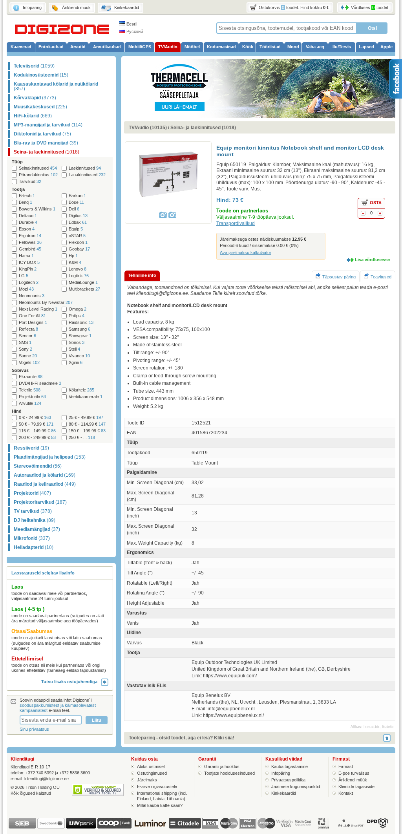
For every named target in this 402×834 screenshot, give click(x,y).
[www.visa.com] (210, 823)
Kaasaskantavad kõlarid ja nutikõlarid (56, 86)
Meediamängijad (37, 529)
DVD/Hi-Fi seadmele (40, 383)
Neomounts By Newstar (46, 302)
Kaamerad (21, 46)
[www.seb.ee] (22, 827)
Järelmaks (147, 779)
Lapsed (366, 46)
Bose (76, 202)
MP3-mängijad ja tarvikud (48, 125)
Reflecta (28, 329)
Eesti (131, 24)
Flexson (78, 242)
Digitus (78, 216)
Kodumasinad (221, 46)
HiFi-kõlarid (33, 115)
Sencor (27, 336)
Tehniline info (142, 275)
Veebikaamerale (85, 397)
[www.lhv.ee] (81, 827)
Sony (25, 349)
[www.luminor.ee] (150, 827)
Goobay (79, 249)
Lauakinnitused (87, 175)
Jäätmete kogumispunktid (295, 786)
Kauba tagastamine (289, 766)
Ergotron (30, 236)
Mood (293, 46)
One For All (32, 316)
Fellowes (30, 242)
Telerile (29, 390)
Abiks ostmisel (150, 766)
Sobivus (20, 370)
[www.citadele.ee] (185, 827)
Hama (26, 256)
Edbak (78, 222)
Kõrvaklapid (35, 97)
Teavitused (381, 276)
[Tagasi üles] (389, 738)
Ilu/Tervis (342, 46)
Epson (27, 229)
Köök (247, 46)
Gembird (30, 249)
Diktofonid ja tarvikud (42, 134)
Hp (73, 256)
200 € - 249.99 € (37, 437)
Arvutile (30, 403)
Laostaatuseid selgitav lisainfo (43, 573)
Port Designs (33, 322)
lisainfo (387, 727)
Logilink (79, 276)
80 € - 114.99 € (87, 424)
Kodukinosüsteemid (41, 75)
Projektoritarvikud (40, 502)
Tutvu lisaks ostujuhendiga (71, 681)
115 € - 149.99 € (37, 431)
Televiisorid (34, 66)
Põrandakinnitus (38, 175)
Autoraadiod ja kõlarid (44, 475)
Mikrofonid (32, 538)
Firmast (345, 766)
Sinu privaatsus (34, 729)
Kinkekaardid (283, 793)
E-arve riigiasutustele (157, 786)
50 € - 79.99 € (36, 424)
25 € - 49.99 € (86, 417)
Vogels (29, 362)
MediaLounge (83, 282)
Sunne (28, 356)
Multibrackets (84, 289)
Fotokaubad (51, 46)
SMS (25, 342)
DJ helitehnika (34, 520)
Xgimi (75, 362)
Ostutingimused (152, 773)
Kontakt (345, 793)
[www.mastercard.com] (229, 823)
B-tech (27, 196)
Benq (25, 202)
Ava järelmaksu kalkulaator (245, 252)
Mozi (26, 289)
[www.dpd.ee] (377, 827)
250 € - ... (82, 437)
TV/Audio (167, 46)
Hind (17, 411)
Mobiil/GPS (139, 46)
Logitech (28, 282)
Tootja (18, 189)
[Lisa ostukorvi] (380, 214)
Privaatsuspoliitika (288, 779)
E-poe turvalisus (353, 773)
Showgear (80, 336)
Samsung (79, 329)
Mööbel (192, 46)
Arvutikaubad (107, 46)
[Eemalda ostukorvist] (363, 214)
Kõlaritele (81, 390)
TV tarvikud (33, 511)
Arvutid (78, 46)
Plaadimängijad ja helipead (50, 457)
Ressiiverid (31, 448)
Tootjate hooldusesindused (229, 773)
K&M (75, 262)
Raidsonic (81, 322)
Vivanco (79, 356)
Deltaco (28, 216)
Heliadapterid (33, 547)
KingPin (28, 269)
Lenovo (77, 269)
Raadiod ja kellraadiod (45, 484)
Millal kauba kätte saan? (160, 805)
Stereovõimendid (38, 466)
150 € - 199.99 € (87, 431)
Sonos (76, 342)
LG (23, 276)
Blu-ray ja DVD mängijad (46, 143)
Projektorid (32, 493)
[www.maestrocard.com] (266, 823)
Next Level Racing (38, 309)
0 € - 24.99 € (35, 417)
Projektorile (32, 397)
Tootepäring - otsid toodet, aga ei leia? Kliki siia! (181, 738)
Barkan (77, 196)
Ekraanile (30, 377)
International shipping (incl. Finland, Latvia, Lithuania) (162, 796)
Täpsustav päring (339, 276)
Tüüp (17, 161)
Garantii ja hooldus (221, 766)
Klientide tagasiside (356, 786)
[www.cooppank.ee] (114, 827)
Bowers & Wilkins (37, 209)
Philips (76, 316)
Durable (28, 222)
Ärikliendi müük (352, 779)
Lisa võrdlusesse (372, 259)
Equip (76, 229)
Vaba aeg (315, 46)
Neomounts (31, 296)
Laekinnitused (85, 168)
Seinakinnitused (38, 168)
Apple (386, 46)
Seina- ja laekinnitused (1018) (203, 127)
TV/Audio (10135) (148, 127)
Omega (77, 309)
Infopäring (280, 773)
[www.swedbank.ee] (51, 827)
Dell (74, 209)
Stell (74, 349)
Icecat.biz (372, 727)
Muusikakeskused (40, 106)
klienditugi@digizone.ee (46, 778)
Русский (134, 31)
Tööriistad (270, 46)
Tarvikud (30, 181)
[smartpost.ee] (350, 827)
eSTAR (77, 236)
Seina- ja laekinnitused (46, 152)
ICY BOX (29, 262)
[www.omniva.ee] (324, 827)
